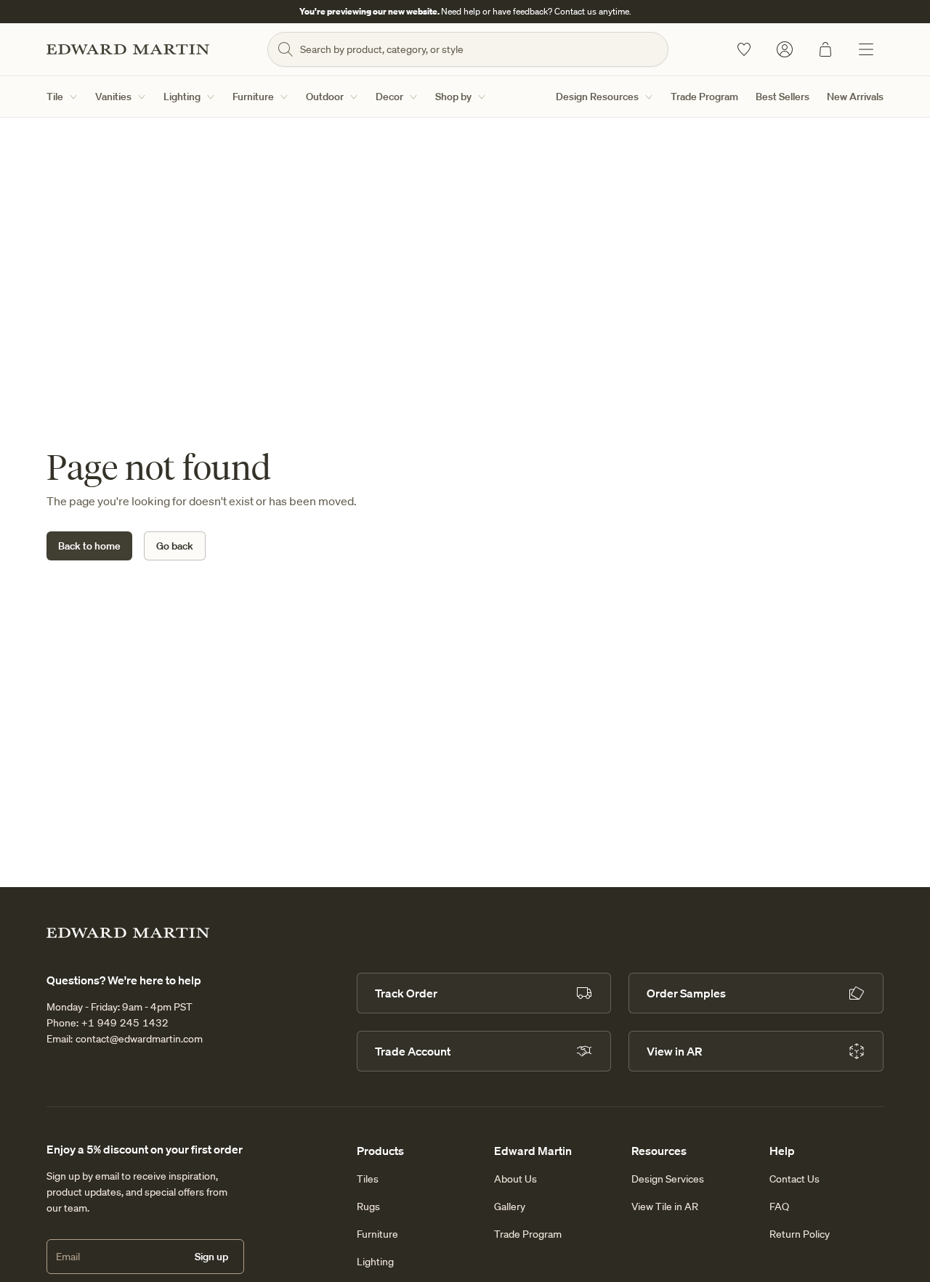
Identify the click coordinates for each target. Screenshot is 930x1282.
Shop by (453, 96)
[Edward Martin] (127, 49)
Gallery (509, 1206)
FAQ (779, 1206)
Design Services (667, 1178)
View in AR (674, 1051)
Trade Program (704, 96)
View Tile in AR (664, 1206)
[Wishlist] (744, 49)
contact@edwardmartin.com (139, 1038)
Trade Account (412, 1051)
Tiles (368, 1178)
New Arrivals (855, 96)
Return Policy (799, 1234)
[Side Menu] (866, 49)
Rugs (368, 1206)
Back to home (89, 545)
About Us (515, 1178)
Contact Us (794, 1178)
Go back (174, 545)
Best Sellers (782, 96)
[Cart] (825, 49)
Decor (389, 96)
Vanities (113, 96)
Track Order (406, 993)
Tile (54, 96)
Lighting (182, 96)
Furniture (253, 96)
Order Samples (686, 993)
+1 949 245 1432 (125, 1022)
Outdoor (325, 96)
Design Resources (597, 96)
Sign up (211, 1256)
